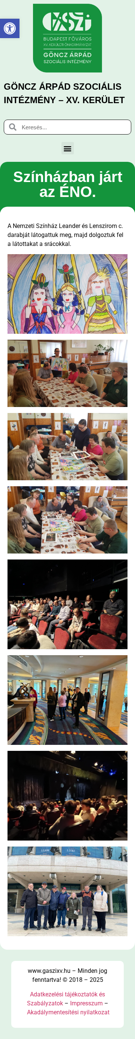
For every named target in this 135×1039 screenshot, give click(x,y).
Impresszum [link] (86, 1003)
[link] (10, 28)
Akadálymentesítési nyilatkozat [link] (68, 1012)
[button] (68, 148)
